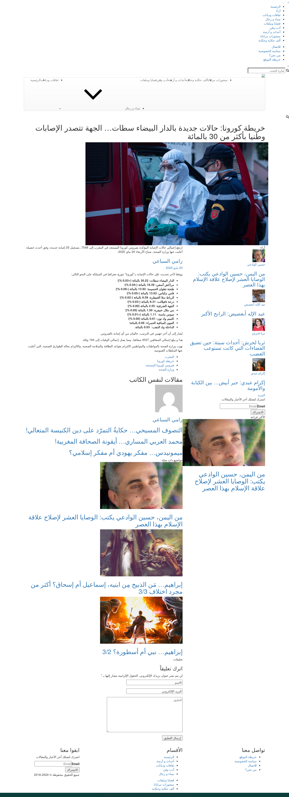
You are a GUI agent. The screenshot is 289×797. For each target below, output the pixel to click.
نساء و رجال (273, 19)
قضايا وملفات (272, 23)
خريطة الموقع (272, 59)
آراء (278, 10)
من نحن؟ (275, 55)
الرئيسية (275, 6)
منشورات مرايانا (270, 36)
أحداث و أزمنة (272, 32)
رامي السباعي (168, 260)
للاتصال (276, 46)
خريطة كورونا (165, 361)
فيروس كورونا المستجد (160, 365)
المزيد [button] (261, 395)
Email (261, 406)
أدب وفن (275, 27)
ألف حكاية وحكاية (270, 40)
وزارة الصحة (166, 369)
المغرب (169, 356)
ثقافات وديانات (272, 15)
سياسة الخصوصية (270, 51)
